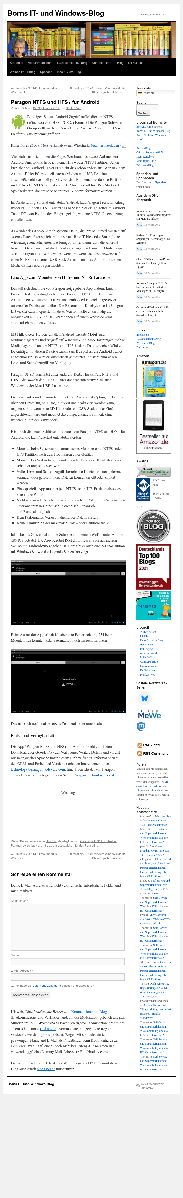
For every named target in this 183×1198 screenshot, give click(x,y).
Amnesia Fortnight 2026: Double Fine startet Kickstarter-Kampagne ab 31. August (153, 287)
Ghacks (144, 636)
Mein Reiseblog (145, 156)
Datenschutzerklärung (72, 62)
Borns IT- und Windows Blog (153, 131)
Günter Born (73, 108)
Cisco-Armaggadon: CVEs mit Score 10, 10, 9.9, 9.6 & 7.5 (154, 850)
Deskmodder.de (149, 666)
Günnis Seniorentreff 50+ (150, 152)
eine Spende (46, 1068)
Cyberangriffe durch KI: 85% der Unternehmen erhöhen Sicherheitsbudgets (152, 311)
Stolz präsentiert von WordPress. (152, 1085)
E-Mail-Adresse (22, 970)
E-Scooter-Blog (145, 165)
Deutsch (148, 93)
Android (51, 841)
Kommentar (19, 900)
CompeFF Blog (149, 661)
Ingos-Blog (146, 644)
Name (16, 955)
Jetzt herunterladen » (106, 145)
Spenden (46, 71)
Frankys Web (147, 674)
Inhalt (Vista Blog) (69, 71)
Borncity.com (143, 126)
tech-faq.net (146, 649)
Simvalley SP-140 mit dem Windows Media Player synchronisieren (98, 90)
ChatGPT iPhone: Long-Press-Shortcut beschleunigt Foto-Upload (153, 263)
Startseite (16, 62)
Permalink (91, 845)
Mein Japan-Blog (146, 161)
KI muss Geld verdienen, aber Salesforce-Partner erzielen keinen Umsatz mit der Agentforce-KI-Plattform (155, 867)
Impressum (142, 334)
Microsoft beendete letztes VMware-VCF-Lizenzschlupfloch (155, 820)
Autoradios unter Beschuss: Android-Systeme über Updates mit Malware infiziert (153, 214)
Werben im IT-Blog (22, 71)
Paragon (16, 845)
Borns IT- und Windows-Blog (55, 13)
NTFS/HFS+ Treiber (104, 841)
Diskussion (135, 62)
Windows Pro (148, 631)
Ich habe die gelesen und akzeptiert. (55, 985)
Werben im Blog (145, 343)
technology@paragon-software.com (38, 769)
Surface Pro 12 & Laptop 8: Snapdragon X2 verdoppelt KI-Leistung (153, 238)
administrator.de (149, 653)
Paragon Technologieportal (93, 774)
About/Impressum (40, 62)
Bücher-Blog (143, 148)
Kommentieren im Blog (107, 62)
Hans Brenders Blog (151, 640)
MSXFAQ (146, 657)
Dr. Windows (147, 670)
